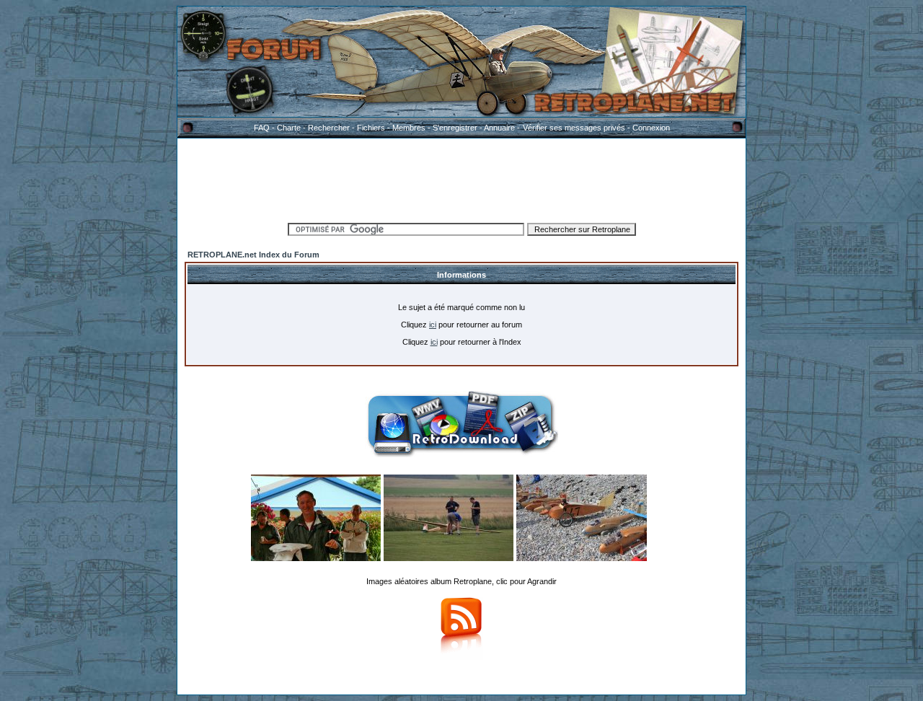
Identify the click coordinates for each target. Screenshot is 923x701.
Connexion (651, 127)
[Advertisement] (461, 178)
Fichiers (371, 127)
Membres (408, 127)
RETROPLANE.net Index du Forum (253, 254)
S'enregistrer (455, 127)
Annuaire (499, 127)
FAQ (262, 127)
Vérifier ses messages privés (574, 127)
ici (432, 324)
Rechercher (329, 127)
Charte (289, 127)
